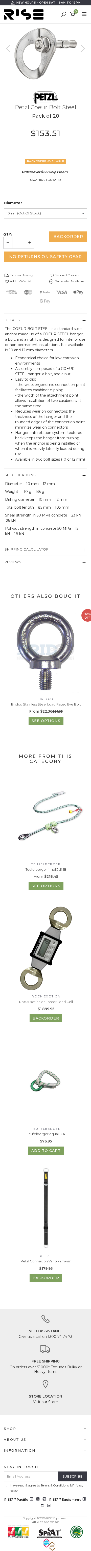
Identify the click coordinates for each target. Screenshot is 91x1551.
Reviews (13, 562)
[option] (45, 54)
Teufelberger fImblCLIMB (46, 869)
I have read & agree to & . (46, 1488)
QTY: (7, 234)
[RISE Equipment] (25, 14)
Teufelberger (46, 864)
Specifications (20, 475)
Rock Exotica (46, 996)
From (46, 876)
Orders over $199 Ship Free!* (44, 172)
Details (12, 320)
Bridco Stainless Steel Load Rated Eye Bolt (46, 704)
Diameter (13, 203)
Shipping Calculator (27, 549)
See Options (46, 720)
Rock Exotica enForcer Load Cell (46, 1002)
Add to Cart (46, 1150)
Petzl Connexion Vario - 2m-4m (46, 1261)
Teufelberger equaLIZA (46, 1134)
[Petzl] (45, 97)
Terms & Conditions (55, 1485)
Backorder (68, 236)
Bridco (46, 699)
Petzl (46, 1256)
